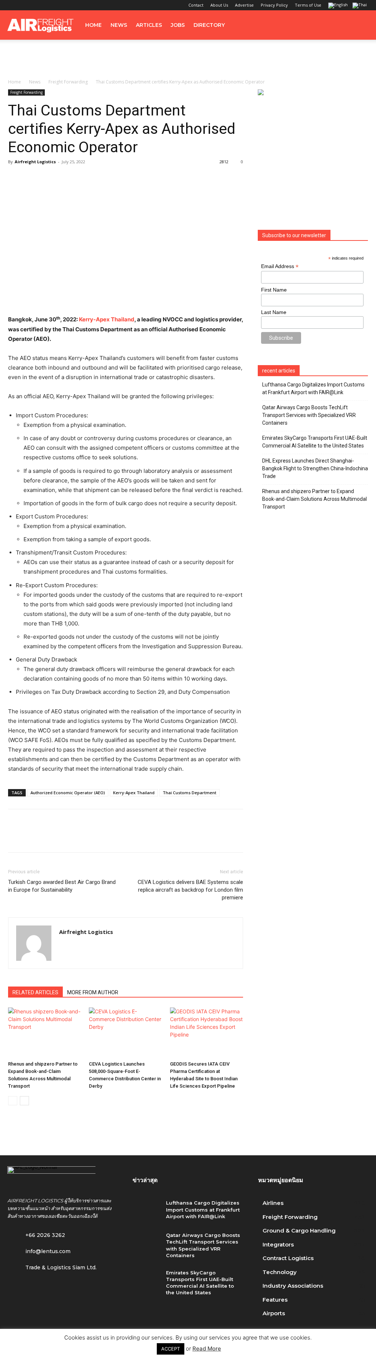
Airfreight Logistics (35, 161)
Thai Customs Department (189, 792)
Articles (149, 25)
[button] (360, 25)
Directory (209, 25)
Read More (206, 1348)
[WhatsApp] (66, 837)
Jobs (178, 25)
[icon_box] (38, 1250)
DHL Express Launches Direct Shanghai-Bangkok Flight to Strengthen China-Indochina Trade (315, 468)
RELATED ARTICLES (35, 992)
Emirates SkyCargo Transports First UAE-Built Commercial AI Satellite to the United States (314, 442)
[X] (49, 5)
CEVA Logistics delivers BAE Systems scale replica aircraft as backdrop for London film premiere (190, 890)
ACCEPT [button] (170, 1349)
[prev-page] (12, 1100)
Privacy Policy (274, 5)
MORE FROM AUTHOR (92, 992)
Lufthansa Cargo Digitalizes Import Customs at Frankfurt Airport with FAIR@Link (313, 388)
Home (93, 25)
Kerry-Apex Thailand (106, 319)
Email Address (280, 266)
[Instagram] (24, 5)
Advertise (244, 5)
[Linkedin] (37, 5)
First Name (274, 290)
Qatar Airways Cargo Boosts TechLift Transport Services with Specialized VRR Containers (309, 415)
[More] (117, 837)
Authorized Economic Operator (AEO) (67, 792)
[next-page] (24, 1100)
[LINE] (49, 837)
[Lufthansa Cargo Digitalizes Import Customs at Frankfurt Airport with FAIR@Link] (146, 1210)
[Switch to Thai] (360, 6)
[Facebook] (12, 5)
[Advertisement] (188, 60)
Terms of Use (308, 5)
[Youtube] (61, 5)
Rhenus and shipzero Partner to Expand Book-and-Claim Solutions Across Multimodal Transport (314, 499)
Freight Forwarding (68, 82)
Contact (195, 5)
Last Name (273, 312)
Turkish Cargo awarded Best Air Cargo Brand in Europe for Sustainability (62, 886)
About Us (219, 5)
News (119, 25)
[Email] (100, 837)
